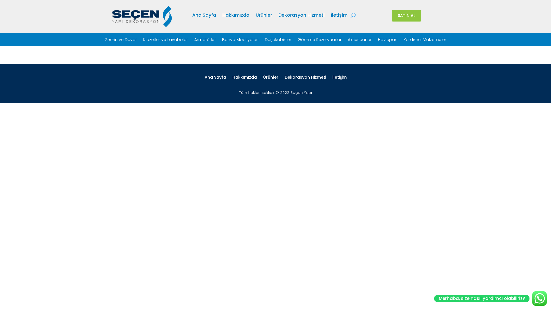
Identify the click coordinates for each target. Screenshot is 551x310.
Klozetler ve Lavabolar (165, 40)
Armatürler (205, 40)
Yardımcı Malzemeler (425, 40)
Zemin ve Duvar (121, 40)
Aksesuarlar (360, 40)
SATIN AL (406, 15)
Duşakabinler (278, 40)
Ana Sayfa (204, 15)
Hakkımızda (235, 15)
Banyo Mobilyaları (240, 40)
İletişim (339, 15)
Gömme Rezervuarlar (320, 40)
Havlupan (387, 40)
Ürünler (264, 15)
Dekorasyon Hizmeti (301, 15)
